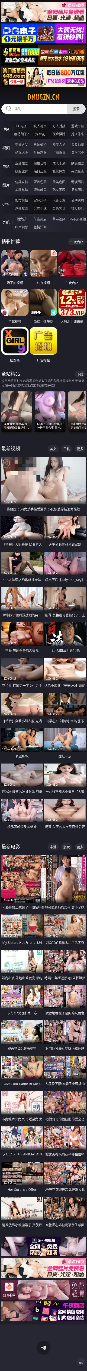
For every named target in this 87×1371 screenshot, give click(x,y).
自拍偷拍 (40, 144)
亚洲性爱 (21, 163)
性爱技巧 (77, 208)
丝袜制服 (40, 152)
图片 (6, 185)
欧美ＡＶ (58, 144)
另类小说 (40, 208)
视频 (6, 147)
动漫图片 (77, 182)
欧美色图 (58, 182)
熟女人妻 (21, 152)
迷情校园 (21, 208)
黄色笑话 (58, 208)
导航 (6, 222)
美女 (53, 449)
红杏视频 (21, 227)
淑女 (66, 847)
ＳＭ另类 (77, 152)
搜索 (76, 109)
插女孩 (21, 219)
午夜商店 (40, 219)
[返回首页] (81, 1361)
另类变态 (77, 171)
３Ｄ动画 (77, 144)
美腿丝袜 (21, 189)
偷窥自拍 (21, 182)
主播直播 (58, 152)
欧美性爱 (77, 163)
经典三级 (40, 171)
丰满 (53, 847)
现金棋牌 (58, 134)
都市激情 (21, 200)
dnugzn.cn (43, 97)
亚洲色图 (40, 182)
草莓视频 (58, 219)
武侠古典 (77, 200)
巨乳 (66, 449)
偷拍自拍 (40, 163)
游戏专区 (77, 126)
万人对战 (58, 126)
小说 (6, 203)
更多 (80, 449)
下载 (80, 374)
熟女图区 (58, 189)
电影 (6, 166)
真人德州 (40, 126)
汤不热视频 (78, 219)
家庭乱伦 (40, 200)
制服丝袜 (21, 171)
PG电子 (21, 126)
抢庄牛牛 (77, 134)
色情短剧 (40, 227)
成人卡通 (58, 163)
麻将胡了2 (21, 134)
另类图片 (77, 189)
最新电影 (10, 847)
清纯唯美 (40, 189)
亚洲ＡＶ (21, 144)
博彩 (6, 129)
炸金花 (40, 134)
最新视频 (10, 448)
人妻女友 (58, 200)
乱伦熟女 (58, 171)
